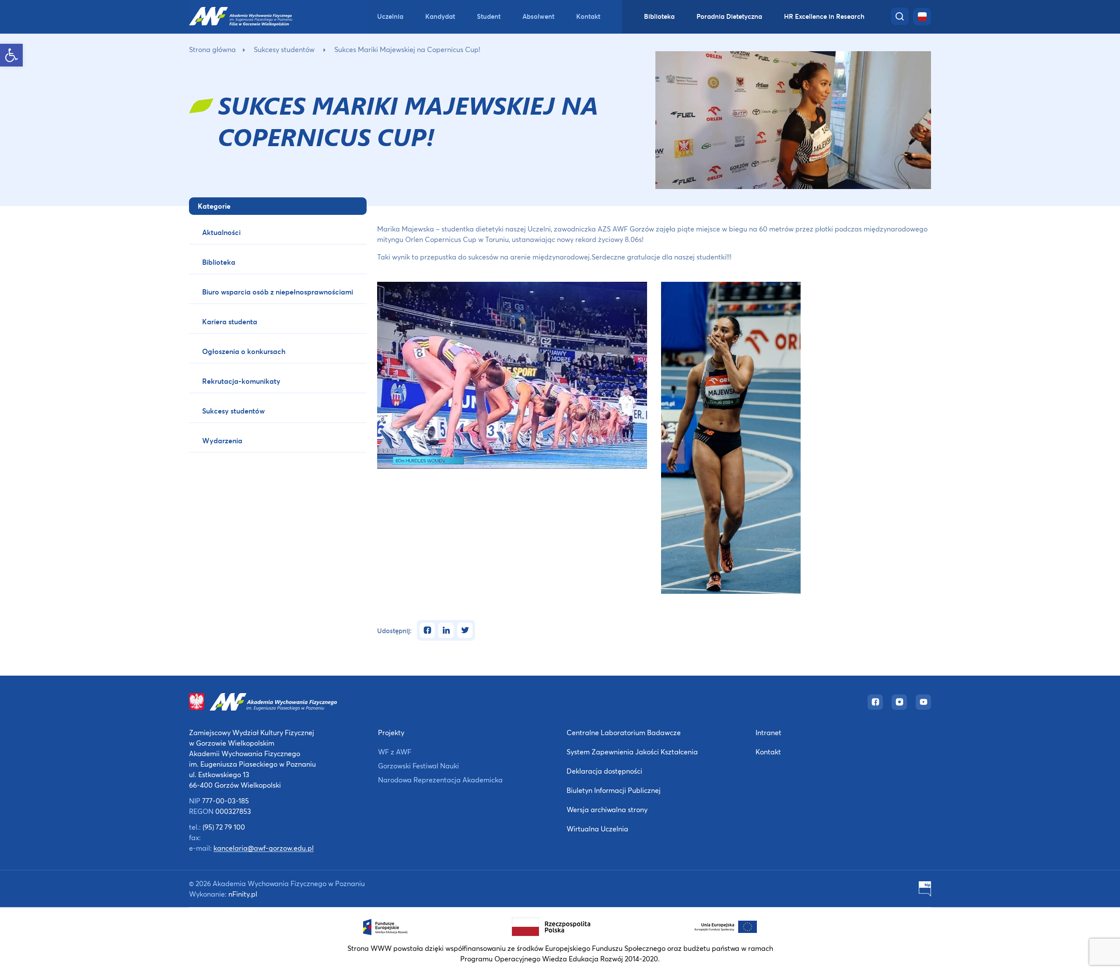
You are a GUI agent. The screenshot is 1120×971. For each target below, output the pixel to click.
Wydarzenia (222, 440)
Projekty (391, 732)
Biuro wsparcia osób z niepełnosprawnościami (277, 291)
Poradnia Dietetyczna (729, 16)
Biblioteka (659, 16)
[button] (11, 55)
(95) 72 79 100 (224, 826)
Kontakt (588, 16)
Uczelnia (390, 16)
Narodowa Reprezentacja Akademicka (440, 779)
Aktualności (221, 232)
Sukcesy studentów (284, 49)
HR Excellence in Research (824, 16)
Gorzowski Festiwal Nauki (418, 765)
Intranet (768, 732)
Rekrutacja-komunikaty (241, 381)
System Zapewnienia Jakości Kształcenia (632, 751)
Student (488, 16)
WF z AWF (394, 751)
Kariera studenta (229, 321)
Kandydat (440, 16)
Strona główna (212, 49)
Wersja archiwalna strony (607, 809)
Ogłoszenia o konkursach (244, 351)
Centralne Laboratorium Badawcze (624, 732)
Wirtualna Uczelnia (597, 828)
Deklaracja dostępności (604, 770)
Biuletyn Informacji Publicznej (614, 790)
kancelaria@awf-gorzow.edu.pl (264, 847)
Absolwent (538, 16)
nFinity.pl (242, 893)
